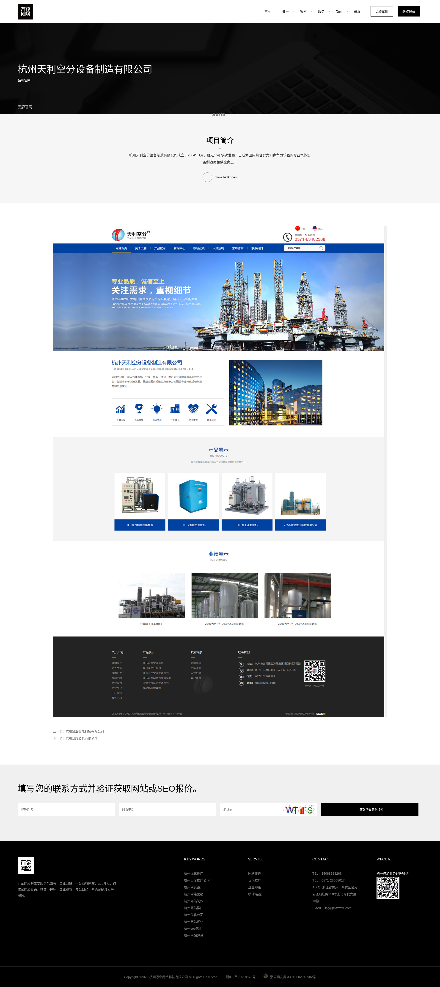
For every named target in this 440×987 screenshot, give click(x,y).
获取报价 (408, 11)
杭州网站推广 (193, 908)
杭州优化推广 (193, 873)
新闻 (339, 11)
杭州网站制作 (193, 901)
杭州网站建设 (193, 935)
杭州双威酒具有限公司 (82, 738)
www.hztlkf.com (225, 177)
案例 (303, 11)
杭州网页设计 (193, 887)
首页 (267, 11)
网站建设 (254, 873)
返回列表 (218, 114)
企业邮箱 (254, 887)
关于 (285, 11)
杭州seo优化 (193, 928)
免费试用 (381, 11)
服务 (321, 11)
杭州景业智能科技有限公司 (85, 731)
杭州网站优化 (193, 921)
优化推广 (254, 880)
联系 (357, 11)
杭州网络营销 (193, 894)
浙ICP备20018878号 (241, 977)
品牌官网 (25, 107)
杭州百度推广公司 (197, 880)
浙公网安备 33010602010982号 (293, 977)
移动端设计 (256, 894)
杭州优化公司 (193, 915)
